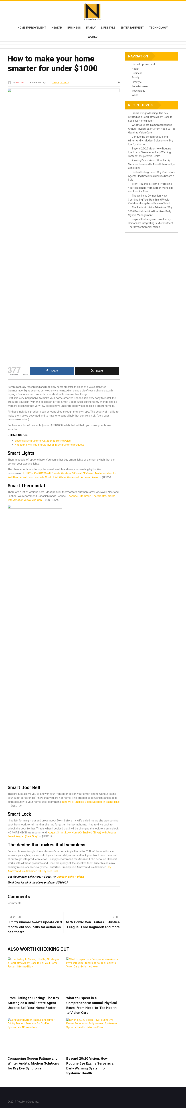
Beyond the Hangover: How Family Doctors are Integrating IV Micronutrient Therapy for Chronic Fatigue (150, 223)
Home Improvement (31, 27)
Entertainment (132, 27)
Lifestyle (108, 27)
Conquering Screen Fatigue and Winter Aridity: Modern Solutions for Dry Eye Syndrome (33, 1063)
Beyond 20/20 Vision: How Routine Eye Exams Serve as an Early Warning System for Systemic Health (91, 1066)
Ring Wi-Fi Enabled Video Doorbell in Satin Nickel (91, 801)
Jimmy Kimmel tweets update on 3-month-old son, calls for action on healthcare (35, 927)
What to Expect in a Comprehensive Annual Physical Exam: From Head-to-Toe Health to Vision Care (91, 1005)
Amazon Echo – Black (70, 876)
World (93, 36)
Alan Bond (19, 82)
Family (91, 27)
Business (74, 27)
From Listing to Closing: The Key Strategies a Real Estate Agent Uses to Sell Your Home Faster (33, 1003)
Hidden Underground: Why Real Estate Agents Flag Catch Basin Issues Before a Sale (151, 176)
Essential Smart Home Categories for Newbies (43, 440)
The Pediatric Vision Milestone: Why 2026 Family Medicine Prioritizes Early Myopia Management (150, 211)
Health (56, 27)
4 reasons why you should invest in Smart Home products (49, 444)
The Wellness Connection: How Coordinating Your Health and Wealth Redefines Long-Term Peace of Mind (149, 199)
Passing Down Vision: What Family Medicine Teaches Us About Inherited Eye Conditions (151, 164)
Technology (158, 27)
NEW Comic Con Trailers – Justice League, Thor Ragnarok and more (93, 924)
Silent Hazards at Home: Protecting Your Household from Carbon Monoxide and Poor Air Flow (150, 187)
